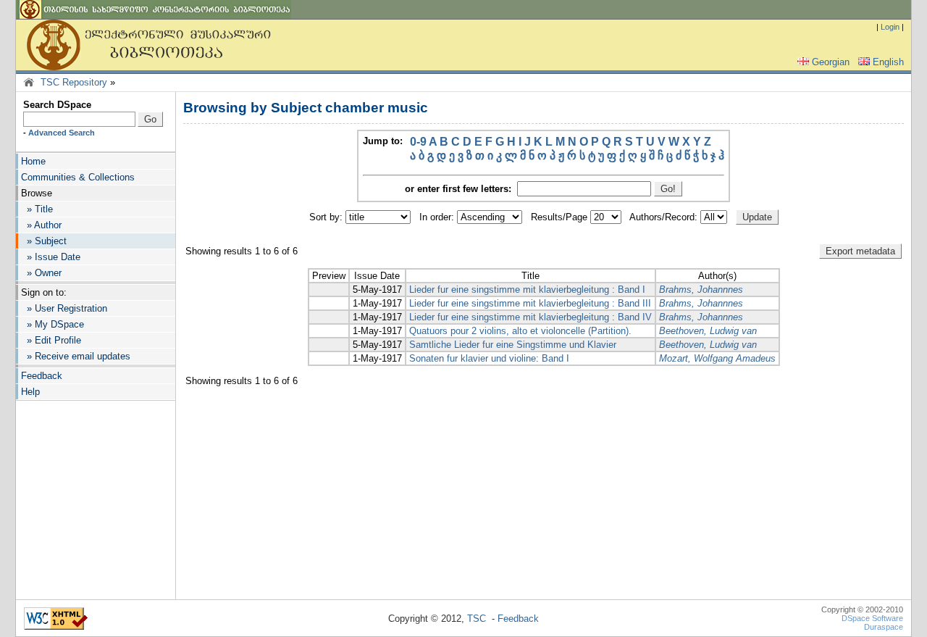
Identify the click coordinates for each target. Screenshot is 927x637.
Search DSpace (57, 104)
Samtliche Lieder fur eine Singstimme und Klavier (512, 344)
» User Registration (64, 308)
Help (30, 391)
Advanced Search (61, 132)
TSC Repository (74, 82)
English (888, 62)
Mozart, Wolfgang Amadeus (717, 358)
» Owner (41, 272)
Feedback (41, 375)
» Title (37, 209)
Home (33, 161)
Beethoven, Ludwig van (708, 330)
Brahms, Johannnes (701, 289)
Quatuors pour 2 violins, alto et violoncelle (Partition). (520, 330)
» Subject (44, 241)
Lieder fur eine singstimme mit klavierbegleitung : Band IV (530, 317)
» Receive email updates (75, 356)
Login (890, 26)
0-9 (418, 142)
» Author (41, 225)
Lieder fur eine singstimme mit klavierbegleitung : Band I (527, 289)
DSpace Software (872, 618)
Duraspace (883, 627)
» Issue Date (50, 256)
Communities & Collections (78, 177)
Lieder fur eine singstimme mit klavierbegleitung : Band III (530, 303)
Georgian (831, 62)
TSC (476, 618)
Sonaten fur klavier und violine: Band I (489, 358)
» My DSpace (52, 324)
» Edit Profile (51, 340)
